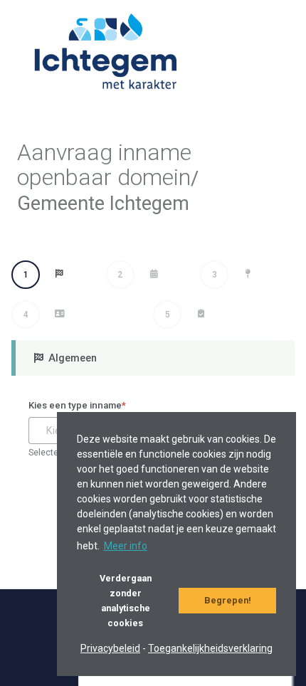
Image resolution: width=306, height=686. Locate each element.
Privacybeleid (110, 648)
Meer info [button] (125, 546)
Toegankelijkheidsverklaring (210, 648)
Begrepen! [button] (227, 600)
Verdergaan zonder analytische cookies (126, 600)
